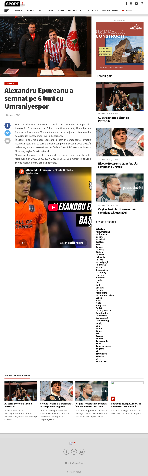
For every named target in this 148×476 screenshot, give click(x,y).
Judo (40, 10)
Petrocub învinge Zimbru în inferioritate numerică (126, 405)
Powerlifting (102, 320)
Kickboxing (102, 292)
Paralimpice (102, 313)
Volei (98, 358)
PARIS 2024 (101, 361)
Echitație (100, 257)
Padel (99, 307)
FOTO (129, 10)
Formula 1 (101, 264)
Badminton (102, 234)
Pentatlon (101, 315)
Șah (98, 325)
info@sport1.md (76, 463)
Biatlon (100, 241)
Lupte (50, 10)
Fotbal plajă (102, 262)
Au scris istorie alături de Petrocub (113, 119)
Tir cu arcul (101, 353)
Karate (99, 290)
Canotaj (100, 249)
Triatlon (100, 356)
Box (82, 10)
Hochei (99, 280)
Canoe (60, 10)
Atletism (93, 10)
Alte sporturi (110, 10)
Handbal (100, 277)
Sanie (99, 330)
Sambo (99, 328)
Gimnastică (102, 269)
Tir (97, 351)
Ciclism (99, 251)
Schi (98, 333)
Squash (99, 338)
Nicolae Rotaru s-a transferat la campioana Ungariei (118, 165)
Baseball (100, 239)
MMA (98, 300)
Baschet (100, 236)
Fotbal (19, 10)
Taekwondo (102, 340)
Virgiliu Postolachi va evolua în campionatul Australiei (117, 211)
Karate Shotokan (105, 295)
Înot (98, 282)
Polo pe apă (102, 318)
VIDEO (22, 17)
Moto (98, 302)
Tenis (98, 343)
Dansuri (100, 254)
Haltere (72, 10)
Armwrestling (103, 231)
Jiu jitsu (100, 287)
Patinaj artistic (103, 310)
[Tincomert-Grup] (120, 69)
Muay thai (101, 305)
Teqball (100, 348)
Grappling (101, 272)
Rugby (30, 10)
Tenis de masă (103, 346)
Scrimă (99, 335)
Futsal (99, 267)
